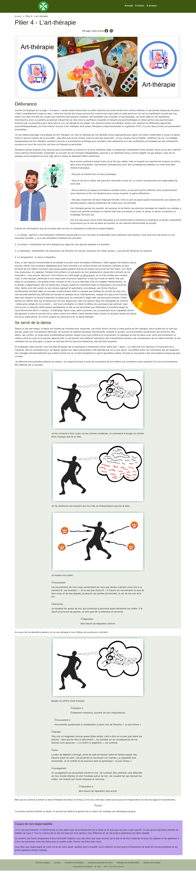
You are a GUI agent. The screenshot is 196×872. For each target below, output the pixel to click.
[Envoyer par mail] (111, 31)
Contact (139, 5)
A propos (152, 5)
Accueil (129, 5)
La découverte (87, 275)
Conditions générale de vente (100, 862)
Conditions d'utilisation (74, 862)
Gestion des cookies (151, 862)
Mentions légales (43, 862)
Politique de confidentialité (128, 862)
